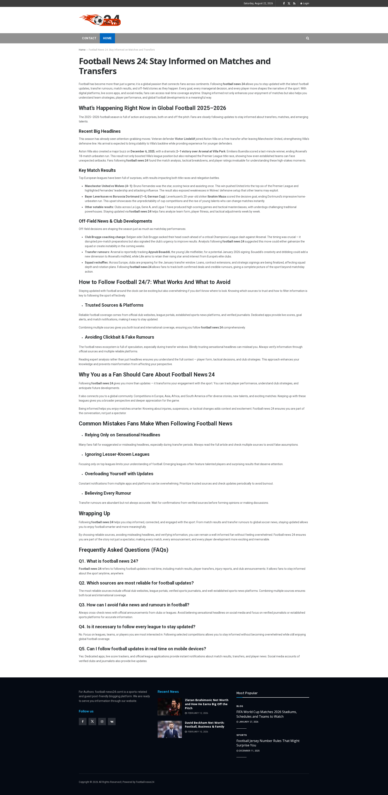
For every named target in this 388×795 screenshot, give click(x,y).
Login (306, 3)
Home (107, 38)
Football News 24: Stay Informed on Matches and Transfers (122, 49)
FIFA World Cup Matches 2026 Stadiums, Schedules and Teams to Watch (266, 714)
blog (239, 706)
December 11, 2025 (248, 750)
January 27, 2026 (248, 722)
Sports (241, 735)
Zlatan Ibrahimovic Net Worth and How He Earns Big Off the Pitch (206, 704)
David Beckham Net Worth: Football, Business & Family (204, 725)
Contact (89, 38)
